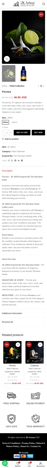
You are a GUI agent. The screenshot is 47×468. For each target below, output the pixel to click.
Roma (12, 365)
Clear (6, 127)
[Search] (43, 4)
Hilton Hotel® (37, 373)
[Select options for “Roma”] (5, 361)
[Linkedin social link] (18, 160)
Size (4, 118)
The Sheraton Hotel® (22, 156)
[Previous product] (38, 86)
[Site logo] (23, 4)
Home (4, 86)
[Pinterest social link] (15, 160)
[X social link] (12, 160)
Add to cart (22, 133)
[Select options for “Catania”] (28, 361)
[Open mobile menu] (3, 4)
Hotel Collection (17, 86)
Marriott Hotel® (15, 373)
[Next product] (43, 86)
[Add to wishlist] (18, 344)
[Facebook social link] (9, 160)
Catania (35, 365)
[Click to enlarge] (7, 59)
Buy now (38, 133)
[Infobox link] (11, 398)
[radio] (5, 122)
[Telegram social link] (22, 160)
